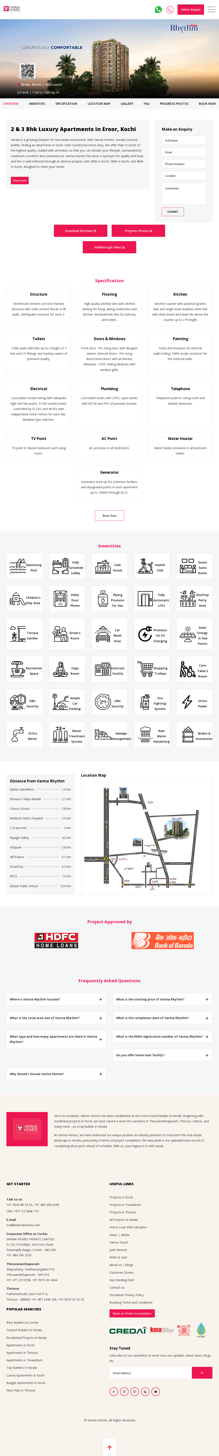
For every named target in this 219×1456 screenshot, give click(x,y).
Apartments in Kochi (20, 1345)
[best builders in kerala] (12, 9)
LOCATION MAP (99, 104)
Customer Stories (122, 1272)
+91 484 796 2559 (18, 1255)
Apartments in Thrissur (22, 1353)
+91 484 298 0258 (46, 1205)
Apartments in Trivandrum (24, 1360)
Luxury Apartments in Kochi (25, 1375)
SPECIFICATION (66, 104)
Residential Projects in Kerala (26, 1338)
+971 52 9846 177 (26, 1211)
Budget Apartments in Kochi (25, 1383)
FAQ (146, 104)
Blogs (129, 1265)
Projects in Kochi (121, 1197)
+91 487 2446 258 (43, 1299)
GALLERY (127, 104)
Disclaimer (117, 1295)
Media (125, 1235)
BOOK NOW (207, 104)
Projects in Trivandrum (125, 1205)
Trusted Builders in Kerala (24, 1330)
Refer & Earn (118, 1257)
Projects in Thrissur (123, 1212)
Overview (10, 104)
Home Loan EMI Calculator (128, 1227)
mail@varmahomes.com (23, 1225)
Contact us (117, 1287)
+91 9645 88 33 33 (19, 1205)
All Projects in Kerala (124, 1220)
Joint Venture (118, 1250)
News (113, 1235)
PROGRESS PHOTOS (174, 104)
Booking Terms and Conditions (131, 1302)
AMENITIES (37, 104)
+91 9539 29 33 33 (71, 1299)
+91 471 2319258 (18, 1280)
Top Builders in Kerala (21, 1368)
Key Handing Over (122, 1280)
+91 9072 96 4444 (44, 1280)
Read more (20, 180)
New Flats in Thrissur (21, 1390)
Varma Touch (119, 1242)
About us (116, 1265)
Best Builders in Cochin (22, 1322)
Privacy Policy (134, 1295)
